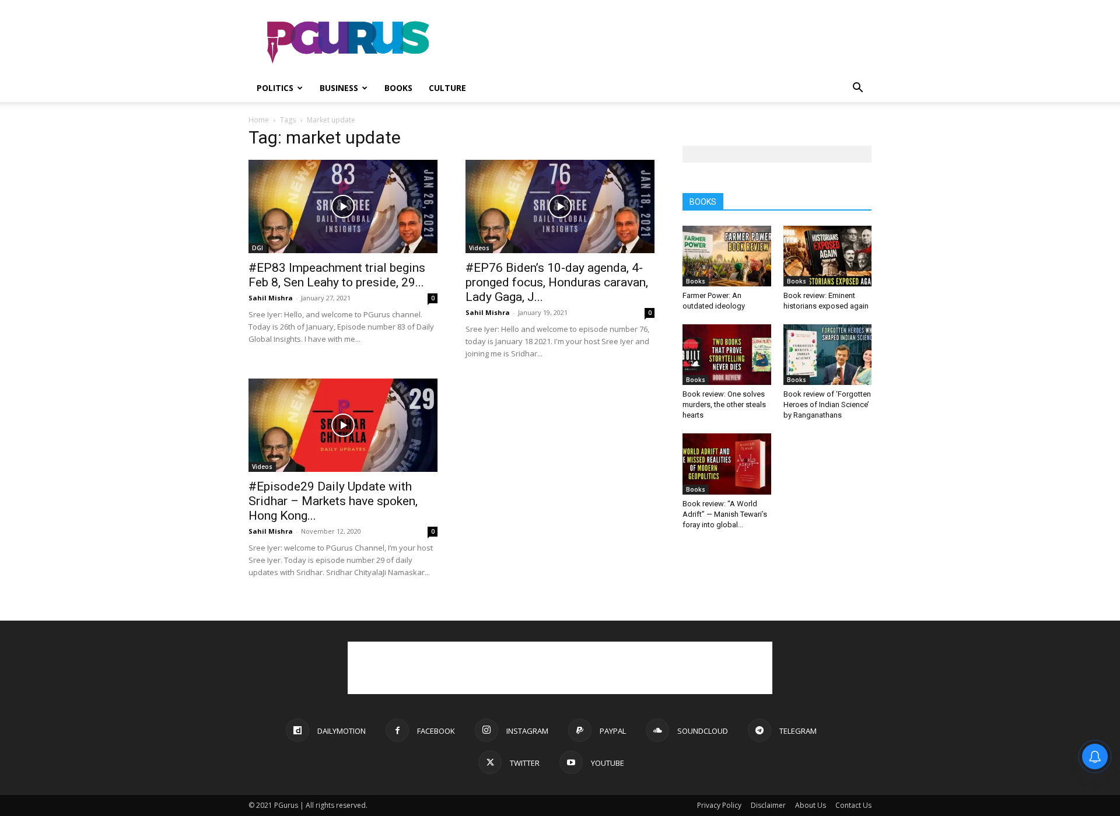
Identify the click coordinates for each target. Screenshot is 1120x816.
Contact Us (853, 805)
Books (398, 87)
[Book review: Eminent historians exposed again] (827, 256)
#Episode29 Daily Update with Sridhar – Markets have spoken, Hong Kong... (333, 501)
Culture (447, 87)
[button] (858, 88)
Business (339, 87)
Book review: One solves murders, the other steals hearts (724, 404)
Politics (275, 87)
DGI (257, 248)
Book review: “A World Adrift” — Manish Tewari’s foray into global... (724, 514)
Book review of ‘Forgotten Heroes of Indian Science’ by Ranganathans (827, 404)
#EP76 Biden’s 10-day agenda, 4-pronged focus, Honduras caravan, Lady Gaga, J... (557, 282)
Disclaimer (768, 805)
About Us (810, 805)
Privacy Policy (719, 805)
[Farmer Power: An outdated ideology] (726, 256)
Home (259, 120)
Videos (479, 248)
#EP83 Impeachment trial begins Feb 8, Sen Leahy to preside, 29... (337, 275)
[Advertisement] (659, 42)
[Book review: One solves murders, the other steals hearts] (726, 354)
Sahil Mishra (271, 297)
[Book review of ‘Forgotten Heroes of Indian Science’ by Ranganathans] (827, 354)
